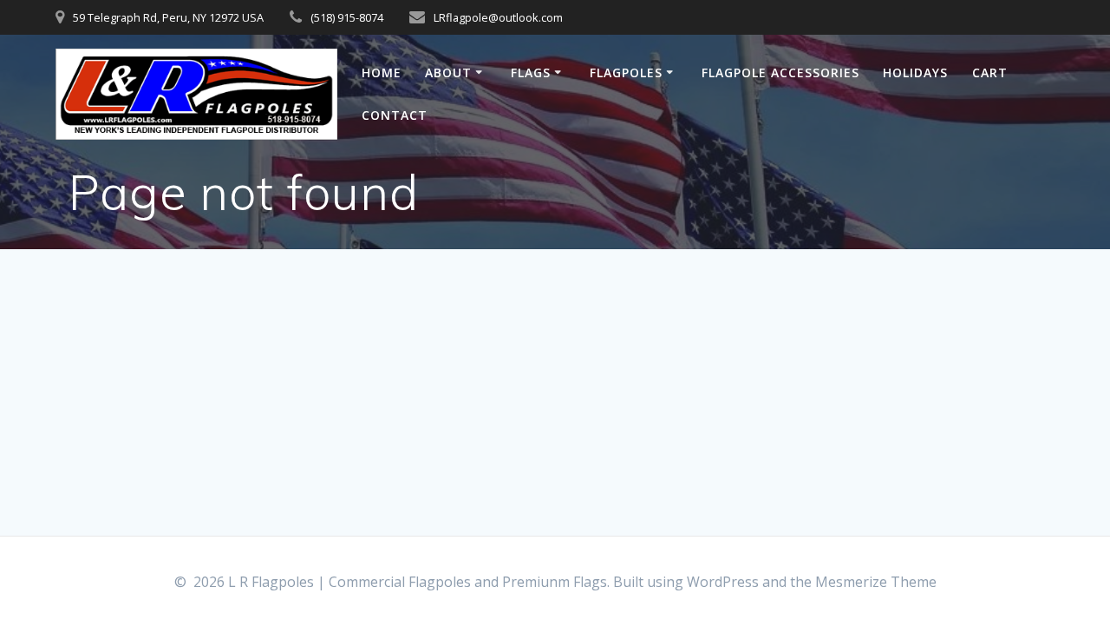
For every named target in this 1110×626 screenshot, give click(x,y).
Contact (395, 115)
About (448, 72)
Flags (531, 72)
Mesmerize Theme (876, 581)
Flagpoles (626, 72)
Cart (990, 72)
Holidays (915, 72)
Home (382, 72)
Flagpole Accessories (780, 72)
